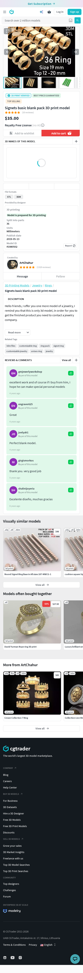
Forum (7, 896)
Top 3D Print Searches (15, 871)
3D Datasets (10, 807)
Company (8, 768)
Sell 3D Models (11, 838)
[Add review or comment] (76, 360)
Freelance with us (13, 858)
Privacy (33, 944)
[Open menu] (5, 12)
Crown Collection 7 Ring (16, 717)
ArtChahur (26, 263)
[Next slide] (75, 52)
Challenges (9, 890)
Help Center (10, 787)
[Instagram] (21, 958)
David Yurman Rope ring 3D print (20, 646)
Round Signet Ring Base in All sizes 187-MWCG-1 (27, 574)
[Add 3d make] (76, 141)
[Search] (78, 20)
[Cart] (49, 12)
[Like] (16, 186)
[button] (71, 20)
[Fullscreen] (8, 31)
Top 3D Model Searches (16, 864)
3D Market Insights (13, 852)
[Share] (67, 186)
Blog (5, 775)
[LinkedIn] (5, 957)
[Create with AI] (41, 12)
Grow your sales (12, 845)
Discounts (8, 832)
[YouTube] (13, 957)
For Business (10, 800)
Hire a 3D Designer (13, 813)
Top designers (11, 884)
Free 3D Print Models (15, 826)
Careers (7, 781)
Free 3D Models (12, 820)
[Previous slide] (7, 52)
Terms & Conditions (14, 944)
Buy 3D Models (11, 793)
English (46, 945)
